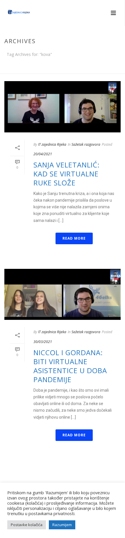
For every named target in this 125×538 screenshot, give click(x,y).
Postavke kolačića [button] (26, 524)
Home (61, 70)
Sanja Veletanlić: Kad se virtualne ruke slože (66, 173)
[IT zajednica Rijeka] (13, 13)
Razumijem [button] (62, 524)
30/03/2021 (42, 341)
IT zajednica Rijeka (52, 144)
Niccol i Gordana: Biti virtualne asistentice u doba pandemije (70, 366)
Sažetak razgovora (86, 144)
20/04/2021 (42, 154)
